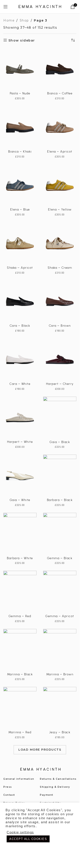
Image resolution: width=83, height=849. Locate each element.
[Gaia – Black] (59, 417)
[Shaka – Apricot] (20, 243)
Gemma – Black (60, 558)
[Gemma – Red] (20, 591)
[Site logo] (40, 6)
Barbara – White (20, 558)
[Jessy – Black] (59, 708)
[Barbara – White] (20, 534)
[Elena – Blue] (20, 185)
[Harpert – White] (20, 417)
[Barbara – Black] (59, 475)
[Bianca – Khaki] (20, 127)
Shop (24, 20)
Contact (9, 794)
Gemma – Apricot (59, 616)
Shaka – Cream (60, 268)
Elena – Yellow (60, 209)
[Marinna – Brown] (59, 650)
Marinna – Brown (59, 674)
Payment (46, 794)
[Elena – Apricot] (59, 127)
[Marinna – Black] (20, 650)
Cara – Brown (60, 326)
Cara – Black (20, 326)
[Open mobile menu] (5, 6)
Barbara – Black (60, 500)
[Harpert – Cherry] (59, 359)
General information (18, 778)
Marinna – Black (20, 674)
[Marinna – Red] (20, 708)
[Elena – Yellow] (59, 185)
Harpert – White (20, 442)
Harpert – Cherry (60, 384)
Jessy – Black (60, 732)
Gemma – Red (20, 616)
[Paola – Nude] (20, 69)
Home (9, 20)
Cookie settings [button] (20, 832)
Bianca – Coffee (60, 93)
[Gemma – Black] (59, 534)
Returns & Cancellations (58, 778)
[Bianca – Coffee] (59, 69)
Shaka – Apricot (20, 268)
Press (7, 786)
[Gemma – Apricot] (59, 591)
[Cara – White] (20, 359)
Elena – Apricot (59, 151)
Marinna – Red (20, 732)
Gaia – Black (60, 442)
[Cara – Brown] (59, 301)
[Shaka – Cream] (59, 243)
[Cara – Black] (20, 301)
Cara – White (20, 384)
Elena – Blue (20, 209)
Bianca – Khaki (20, 151)
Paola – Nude (20, 93)
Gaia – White (20, 500)
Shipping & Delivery (55, 786)
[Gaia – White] (20, 475)
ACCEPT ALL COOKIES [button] (28, 839)
